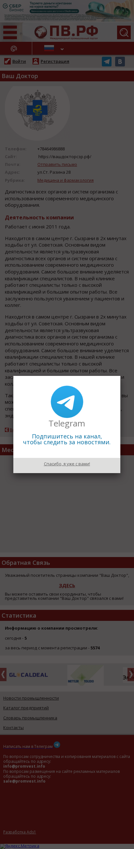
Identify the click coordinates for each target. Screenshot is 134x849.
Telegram (66, 423)
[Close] (120, 376)
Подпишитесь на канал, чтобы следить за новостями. (67, 439)
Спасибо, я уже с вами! (67, 464)
